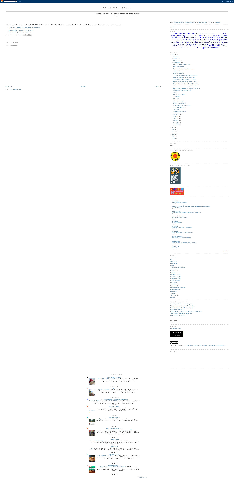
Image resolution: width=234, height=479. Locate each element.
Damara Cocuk (174, 269)
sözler (223, 44)
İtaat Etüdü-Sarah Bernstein (107, 378)
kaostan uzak (188, 41)
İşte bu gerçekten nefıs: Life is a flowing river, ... (184, 77)
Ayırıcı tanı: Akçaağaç (178, 101)
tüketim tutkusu (214, 46)
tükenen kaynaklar (202, 46)
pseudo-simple (183, 44)
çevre (215, 36)
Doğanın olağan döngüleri (179, 103)
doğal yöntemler (207, 37)
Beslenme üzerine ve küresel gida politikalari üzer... (186, 83)
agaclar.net (173, 257)
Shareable (173, 293)
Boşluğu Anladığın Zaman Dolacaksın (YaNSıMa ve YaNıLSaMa (186, 311)
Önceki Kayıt (158, 86)
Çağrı (93, 448)
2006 (173, 138)
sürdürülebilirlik (176, 46)
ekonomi (217, 37)
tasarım (183, 46)
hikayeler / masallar (178, 41)
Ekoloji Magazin (174, 270)
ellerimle (224, 37)
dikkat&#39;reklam (189, 37)
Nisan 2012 (176, 118)
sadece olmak (200, 44)
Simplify (175, 92)
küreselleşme (175, 42)
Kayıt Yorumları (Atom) (15, 89)
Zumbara (172, 297)
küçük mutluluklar (218, 41)
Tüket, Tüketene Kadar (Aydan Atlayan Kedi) (181, 313)
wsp (192, 47)
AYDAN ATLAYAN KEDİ (114, 377)
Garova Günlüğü (114, 465)
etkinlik (177, 39)
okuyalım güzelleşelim (204, 42)
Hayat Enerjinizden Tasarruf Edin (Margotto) (181, 304)
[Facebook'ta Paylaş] (29, 35)
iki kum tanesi (114, 406)
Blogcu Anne (114, 439)
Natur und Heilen (174, 285)
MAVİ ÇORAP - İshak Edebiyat (106, 419)
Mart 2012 (176, 120)
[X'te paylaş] (27, 35)
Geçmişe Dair (101, 408)
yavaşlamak (197, 47)
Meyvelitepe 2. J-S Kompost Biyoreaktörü (181, 237)
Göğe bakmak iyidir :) (175, 328)
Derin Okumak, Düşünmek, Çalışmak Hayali (182, 227)
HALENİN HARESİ (114, 417)
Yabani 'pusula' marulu (178, 66)
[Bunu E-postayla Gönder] (24, 35)
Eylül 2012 (176, 58)
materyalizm (188, 42)
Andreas (172, 322)
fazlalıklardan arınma (187, 39)
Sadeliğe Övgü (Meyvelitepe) (177, 315)
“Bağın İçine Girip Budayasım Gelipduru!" (113, 466)
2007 (173, 136)
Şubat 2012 (176, 122)
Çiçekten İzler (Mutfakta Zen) (177, 309)
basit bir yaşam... (117, 7)
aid (171, 259)
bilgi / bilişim (190, 35)
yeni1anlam (175, 226)
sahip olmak (213, 44)
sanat (219, 44)
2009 (173, 132)
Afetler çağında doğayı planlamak (179, 217)
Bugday (172, 265)
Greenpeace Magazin (175, 280)
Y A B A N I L (175, 246)
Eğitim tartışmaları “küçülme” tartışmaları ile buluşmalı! (184, 242)
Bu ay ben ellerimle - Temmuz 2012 (182, 105)
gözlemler (213, 39)
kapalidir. (218, 22)
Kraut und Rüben (174, 284)
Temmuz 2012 (177, 62)
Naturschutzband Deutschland (177, 287)
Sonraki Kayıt (9, 86)
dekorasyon (180, 37)
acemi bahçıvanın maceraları (183, 34)
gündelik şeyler (222, 39)
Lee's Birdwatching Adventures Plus (114, 399)
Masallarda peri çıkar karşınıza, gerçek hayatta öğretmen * (118, 430)
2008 (173, 134)
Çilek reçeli (176, 109)
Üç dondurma (176, 96)
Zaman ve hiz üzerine (178, 73)
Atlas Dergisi (173, 261)
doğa (199, 37)
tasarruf (188, 46)
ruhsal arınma (191, 44)
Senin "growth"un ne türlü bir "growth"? (182, 64)
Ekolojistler (173, 272)
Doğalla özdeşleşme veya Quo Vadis (182, 90)
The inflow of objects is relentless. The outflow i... (185, 79)
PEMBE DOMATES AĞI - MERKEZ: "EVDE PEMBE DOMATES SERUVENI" (191, 206)
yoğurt (221, 47)
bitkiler (200, 36)
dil (195, 37)
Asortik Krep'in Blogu (114, 428)
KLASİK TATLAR (114, 454)
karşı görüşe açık (190, 22)
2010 (173, 129)
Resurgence (173, 291)
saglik (207, 44)
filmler (197, 39)
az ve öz (213, 33)
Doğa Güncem (176, 241)
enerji (173, 39)
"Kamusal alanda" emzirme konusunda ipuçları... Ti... (186, 81)
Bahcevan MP (173, 263)
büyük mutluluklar (208, 35)
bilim (196, 35)
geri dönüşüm (204, 39)
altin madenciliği (199, 33)
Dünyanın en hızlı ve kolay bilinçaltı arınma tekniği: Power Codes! (186, 212)
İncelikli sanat (176, 71)
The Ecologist (175, 201)
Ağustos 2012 (176, 60)
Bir (114, 388)
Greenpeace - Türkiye (175, 278)
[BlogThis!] (25, 35)
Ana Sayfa (83, 86)
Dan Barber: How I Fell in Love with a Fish (19, 29)
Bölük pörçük (176, 98)
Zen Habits (175, 221)
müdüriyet (195, 42)
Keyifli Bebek (173, 282)
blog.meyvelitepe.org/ (177, 236)
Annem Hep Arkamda (104, 389)
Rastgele (172, 27)
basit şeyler (219, 33)
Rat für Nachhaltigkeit (175, 289)
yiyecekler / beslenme (18, 36)
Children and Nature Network (177, 267)
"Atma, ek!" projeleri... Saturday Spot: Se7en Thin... (185, 86)
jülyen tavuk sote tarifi (105, 455)
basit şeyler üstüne (179, 22)
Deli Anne (114, 446)
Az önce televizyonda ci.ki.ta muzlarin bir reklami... (185, 75)
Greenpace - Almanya (175, 276)
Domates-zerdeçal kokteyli (179, 111)
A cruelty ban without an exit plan (179, 202)
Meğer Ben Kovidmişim (97, 440)
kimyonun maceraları (199, 41)
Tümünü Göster (225, 251)
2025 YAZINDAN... (176, 207)
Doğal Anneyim (176, 211)
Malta (181, 42)
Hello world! (174, 247)
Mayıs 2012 (176, 116)
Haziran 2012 (176, 114)
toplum (194, 46)
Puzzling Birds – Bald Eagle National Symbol (104, 400)
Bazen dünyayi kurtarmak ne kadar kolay (183, 68)
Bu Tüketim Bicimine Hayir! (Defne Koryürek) (181, 307)
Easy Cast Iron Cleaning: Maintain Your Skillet (182, 232)
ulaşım (188, 47)
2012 (173, 54)
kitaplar (209, 41)
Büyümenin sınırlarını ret (179, 94)
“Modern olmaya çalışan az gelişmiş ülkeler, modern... (186, 88)
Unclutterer (175, 231)
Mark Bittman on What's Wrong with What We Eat (21, 30)
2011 (173, 127)
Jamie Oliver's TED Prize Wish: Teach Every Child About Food (24, 27)
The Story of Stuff (174, 295)
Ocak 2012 (176, 125)
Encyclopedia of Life (175, 274)
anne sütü (207, 33)
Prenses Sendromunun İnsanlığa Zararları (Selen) (182, 305)
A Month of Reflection (177, 222)
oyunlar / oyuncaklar (216, 42)
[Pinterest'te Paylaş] (31, 35)
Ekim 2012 (176, 56)
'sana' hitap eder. (203, 22)
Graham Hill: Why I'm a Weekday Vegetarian (20, 32)
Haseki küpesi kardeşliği (179, 107)
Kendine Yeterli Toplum (178, 216)
